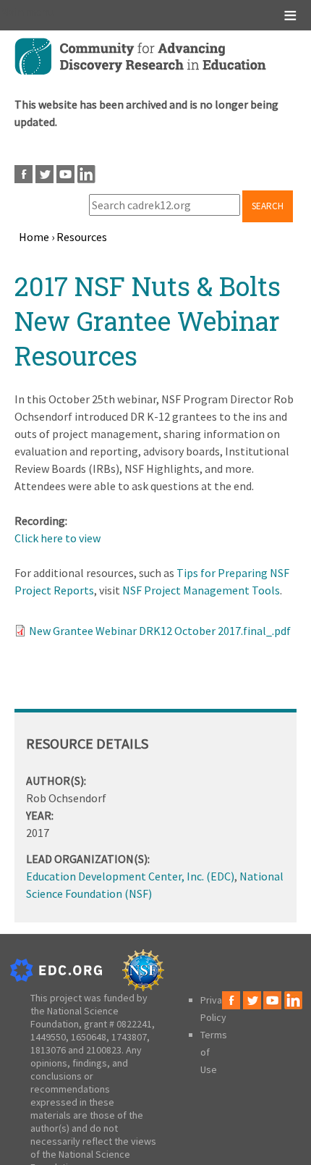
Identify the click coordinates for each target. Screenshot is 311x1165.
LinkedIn (86, 174)
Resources (81, 237)
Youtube (65, 174)
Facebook (23, 174)
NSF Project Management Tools (201, 590)
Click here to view (57, 538)
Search (268, 206)
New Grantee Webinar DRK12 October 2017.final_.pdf (160, 630)
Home (34, 237)
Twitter (44, 174)
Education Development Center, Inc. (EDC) (130, 876)
